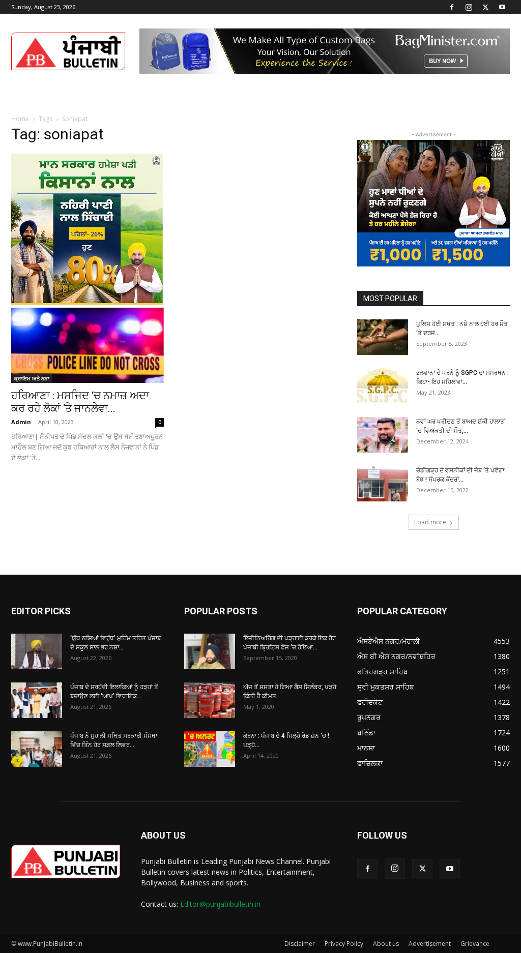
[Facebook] (451, 7)
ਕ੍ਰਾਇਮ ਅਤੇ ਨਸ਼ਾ (31, 378)
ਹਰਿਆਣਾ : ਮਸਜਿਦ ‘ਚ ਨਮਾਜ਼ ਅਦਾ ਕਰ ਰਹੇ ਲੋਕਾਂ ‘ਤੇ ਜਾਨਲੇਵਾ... (80, 402)
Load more (430, 522)
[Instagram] (468, 7)
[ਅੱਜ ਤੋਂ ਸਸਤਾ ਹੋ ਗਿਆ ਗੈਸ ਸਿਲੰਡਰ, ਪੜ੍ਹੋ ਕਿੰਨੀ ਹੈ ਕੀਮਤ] (209, 700)
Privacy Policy (344, 943)
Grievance (474, 943)
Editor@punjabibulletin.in (220, 904)
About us (386, 943)
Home (20, 118)
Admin (21, 422)
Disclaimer (299, 943)
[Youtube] (502, 7)
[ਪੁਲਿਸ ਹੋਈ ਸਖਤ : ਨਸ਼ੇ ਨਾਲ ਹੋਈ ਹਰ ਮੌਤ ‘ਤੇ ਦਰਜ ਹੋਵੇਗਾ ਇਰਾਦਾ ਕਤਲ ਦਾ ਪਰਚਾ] (382, 337)
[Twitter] (485, 7)
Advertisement (430, 943)
